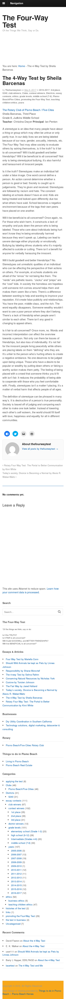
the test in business (16, 919)
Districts (50, 93)
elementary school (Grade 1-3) (26, 831)
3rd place (55, 90)
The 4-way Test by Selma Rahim (22, 674)
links (8, 912)
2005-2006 (16, 850)
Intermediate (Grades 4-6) (24, 839)
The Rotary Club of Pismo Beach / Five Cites (28, 110)
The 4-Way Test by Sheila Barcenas (24, 697)
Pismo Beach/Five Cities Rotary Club (25, 745)
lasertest (10, 965)
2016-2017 (44, 90)
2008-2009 (16, 862)
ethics (15, 96)
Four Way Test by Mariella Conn (22, 659)
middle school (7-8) (42, 96)
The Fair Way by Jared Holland (21, 686)
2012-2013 (16, 877)
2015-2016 (16, 889)
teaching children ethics (20, 904)
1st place (15, 812)
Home (21, 66)
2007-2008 (16, 858)
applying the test (14, 781)
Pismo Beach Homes (23, 994)
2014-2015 (16, 885)
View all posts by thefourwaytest (40, 448)
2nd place (16, 816)
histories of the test (16, 908)
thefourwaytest (13, 90)
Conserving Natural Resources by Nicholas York (30, 678)
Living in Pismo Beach (17, 761)
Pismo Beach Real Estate (19, 765)
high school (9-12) (20, 835)
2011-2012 (16, 873)
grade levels (26, 96)
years (21, 102)
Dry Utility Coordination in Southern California (29, 721)
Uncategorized (13, 923)
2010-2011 (16, 869)
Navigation (16, 3)
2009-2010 (16, 866)
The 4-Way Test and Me (30, 965)
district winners (16, 823)
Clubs (25, 93)
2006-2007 (16, 854)
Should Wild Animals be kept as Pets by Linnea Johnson (30, 953)
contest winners (37, 93)
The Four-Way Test (25, 21)
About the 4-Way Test (34, 940)
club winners (14, 93)
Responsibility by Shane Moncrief (23, 670)
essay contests (13, 800)
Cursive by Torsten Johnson (20, 682)
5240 (4, 93)
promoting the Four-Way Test (35, 99)
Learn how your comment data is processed (30, 590)
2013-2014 (16, 881)
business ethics (16, 900)
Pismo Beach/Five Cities (21, 789)
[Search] (59, 611)
